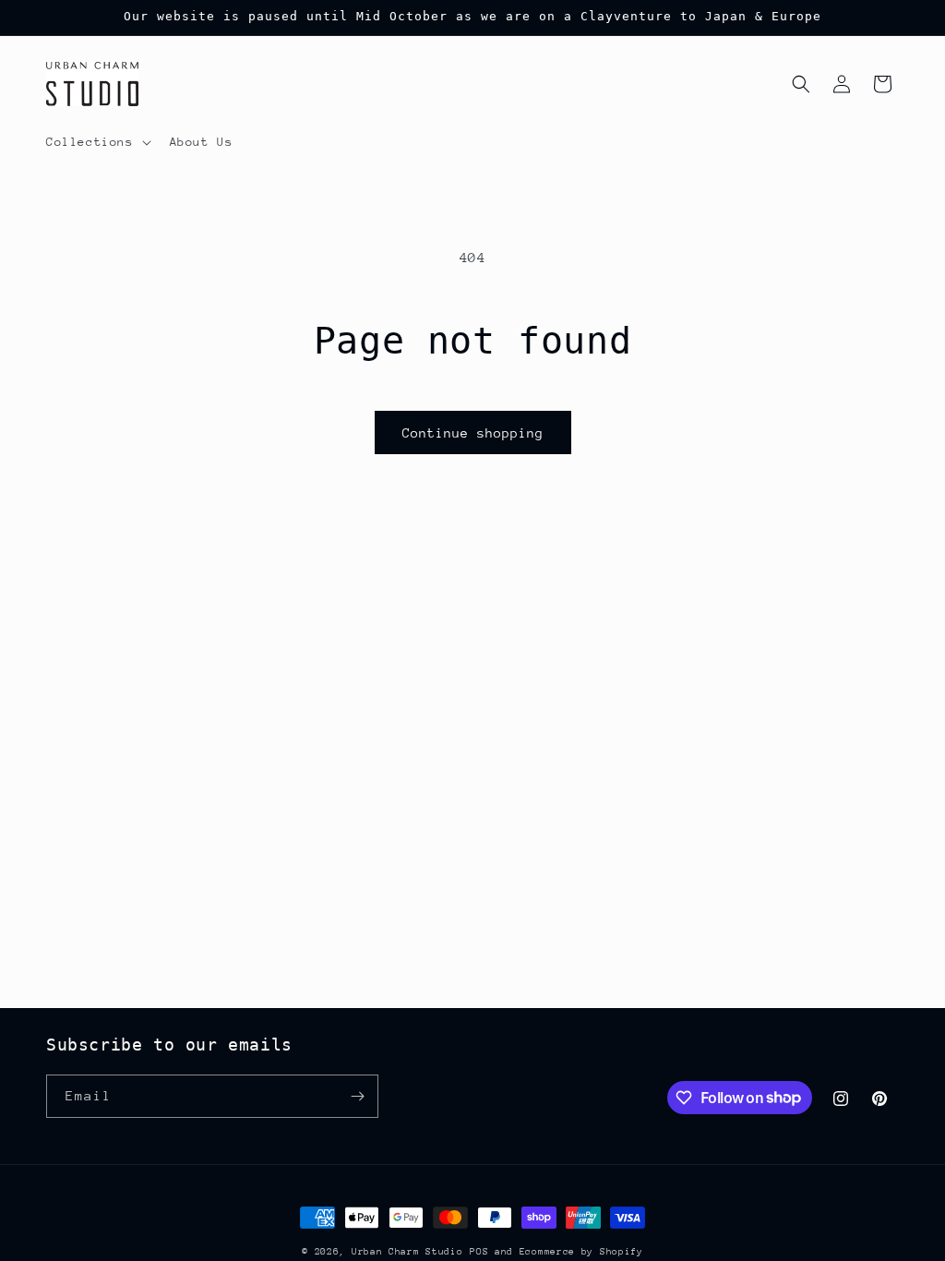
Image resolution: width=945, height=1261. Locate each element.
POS (479, 1251)
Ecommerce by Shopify (581, 1251)
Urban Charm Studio (407, 1251)
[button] (97, 142)
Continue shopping (473, 433)
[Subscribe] (357, 1096)
